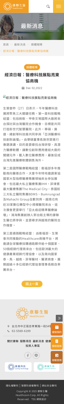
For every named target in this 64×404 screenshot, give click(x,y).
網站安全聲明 (49, 385)
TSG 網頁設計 (39, 399)
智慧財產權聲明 (30, 385)
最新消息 (20, 44)
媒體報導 (36, 44)
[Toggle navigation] (58, 6)
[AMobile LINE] (36, 355)
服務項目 (25, 341)
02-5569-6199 (21, 331)
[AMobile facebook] (27, 355)
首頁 (6, 44)
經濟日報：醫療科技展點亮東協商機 (26, 51)
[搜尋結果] (48, 6)
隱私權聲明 (12, 385)
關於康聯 (13, 341)
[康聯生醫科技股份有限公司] (14, 6)
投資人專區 (33, 346)
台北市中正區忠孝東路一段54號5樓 (34, 326)
